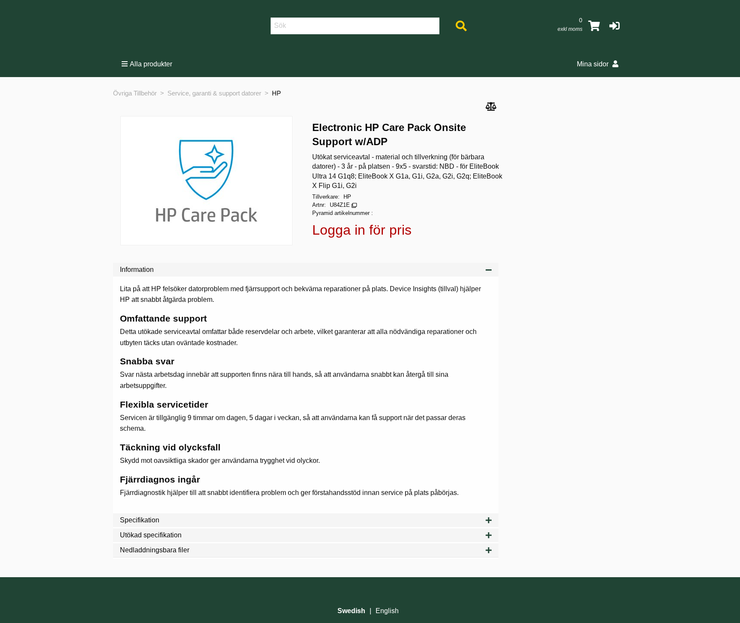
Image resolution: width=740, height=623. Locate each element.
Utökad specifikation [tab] (151, 535)
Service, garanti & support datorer (214, 93)
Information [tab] (137, 269)
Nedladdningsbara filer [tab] (154, 550)
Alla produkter (151, 64)
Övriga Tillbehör (135, 93)
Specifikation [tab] (139, 520)
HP (276, 93)
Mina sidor (593, 64)
